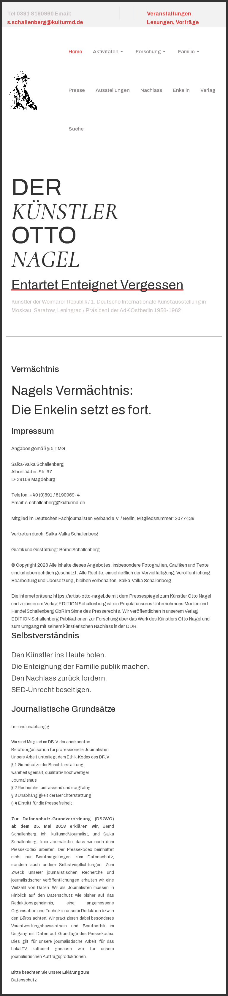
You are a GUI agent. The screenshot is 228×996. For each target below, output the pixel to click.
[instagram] (126, 13)
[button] (109, 51)
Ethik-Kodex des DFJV (88, 757)
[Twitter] (140, 13)
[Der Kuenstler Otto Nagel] (22, 90)
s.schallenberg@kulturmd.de (55, 502)
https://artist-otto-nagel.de (82, 595)
